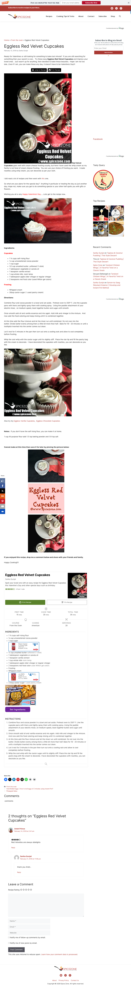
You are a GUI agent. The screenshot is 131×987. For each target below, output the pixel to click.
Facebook (98, 139)
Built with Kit (96, 977)
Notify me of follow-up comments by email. (28, 937)
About (81, 16)
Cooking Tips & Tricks (65, 16)
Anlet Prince (19, 829)
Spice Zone (97, 265)
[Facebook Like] (2, 480)
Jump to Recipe (40, 70)
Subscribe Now (91, 3)
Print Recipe (55, 70)
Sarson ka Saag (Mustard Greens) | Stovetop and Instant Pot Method (106, 285)
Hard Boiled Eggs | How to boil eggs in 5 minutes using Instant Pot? (29, 789)
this (43, 179)
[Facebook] (2, 485)
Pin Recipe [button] (68, 602)
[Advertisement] (41, 33)
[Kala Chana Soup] (116, 229)
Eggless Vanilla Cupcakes (24, 421)
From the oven (17, 40)
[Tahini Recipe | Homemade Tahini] (100, 213)
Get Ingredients (17, 709)
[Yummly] (2, 496)
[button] (65, 2)
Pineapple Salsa (11, 791)
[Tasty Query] (103, 190)
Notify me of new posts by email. (23, 943)
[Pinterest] (2, 501)
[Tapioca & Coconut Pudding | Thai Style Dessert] (100, 229)
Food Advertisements (111, 28)
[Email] (2, 506)
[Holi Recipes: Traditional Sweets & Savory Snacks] (116, 213)
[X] (2, 491)
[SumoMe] (2, 511)
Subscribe (103, 16)
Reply (13, 847)
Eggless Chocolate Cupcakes (48, 421)
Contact (91, 16)
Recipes (49, 16)
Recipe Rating (13, 890)
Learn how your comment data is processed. (59, 954)
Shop (113, 16)
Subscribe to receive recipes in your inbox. (24, 8)
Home (6, 40)
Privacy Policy (64, 980)
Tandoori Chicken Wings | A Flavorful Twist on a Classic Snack (106, 267)
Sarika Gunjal (26, 856)
